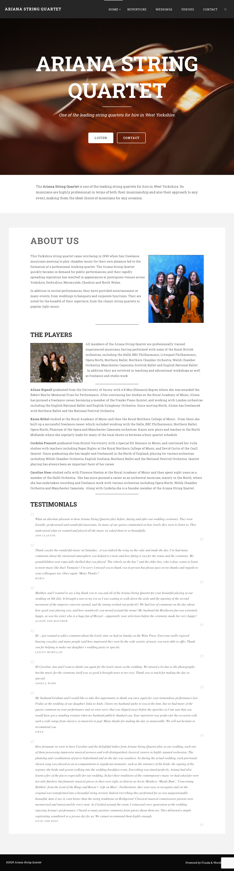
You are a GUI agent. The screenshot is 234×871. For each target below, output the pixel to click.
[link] (225, 9)
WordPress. (220, 862)
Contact (131, 138)
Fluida (205, 862)
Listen (101, 138)
